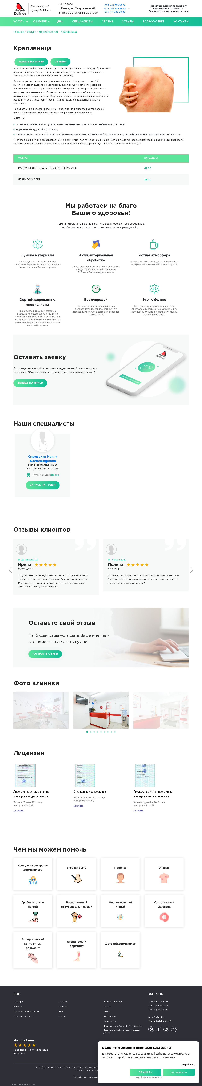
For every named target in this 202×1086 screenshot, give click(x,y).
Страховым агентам (23, 1016)
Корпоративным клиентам (26, 1011)
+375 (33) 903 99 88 (114, 8)
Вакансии (63, 1002)
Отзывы (128, 21)
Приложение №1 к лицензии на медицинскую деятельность (152, 794)
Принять (145, 1072)
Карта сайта (109, 1021)
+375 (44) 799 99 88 (114, 5)
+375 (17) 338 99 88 (114, 11)
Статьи (107, 21)
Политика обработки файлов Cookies (122, 1026)
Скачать (18, 810)
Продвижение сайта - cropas (23, 1084)
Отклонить (179, 1072)
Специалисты (82, 21)
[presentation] (10, 570)
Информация (109, 1016)
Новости (17, 1006)
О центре (40, 21)
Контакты (181, 21)
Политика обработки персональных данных (121, 1031)
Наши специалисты (113, 1002)
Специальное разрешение (89, 791)
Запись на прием (168, 8)
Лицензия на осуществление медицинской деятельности (31, 794)
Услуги (18, 21)
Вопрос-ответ (153, 21)
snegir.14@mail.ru (156, 1017)
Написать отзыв (45, 654)
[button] (87, 732)
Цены (59, 21)
